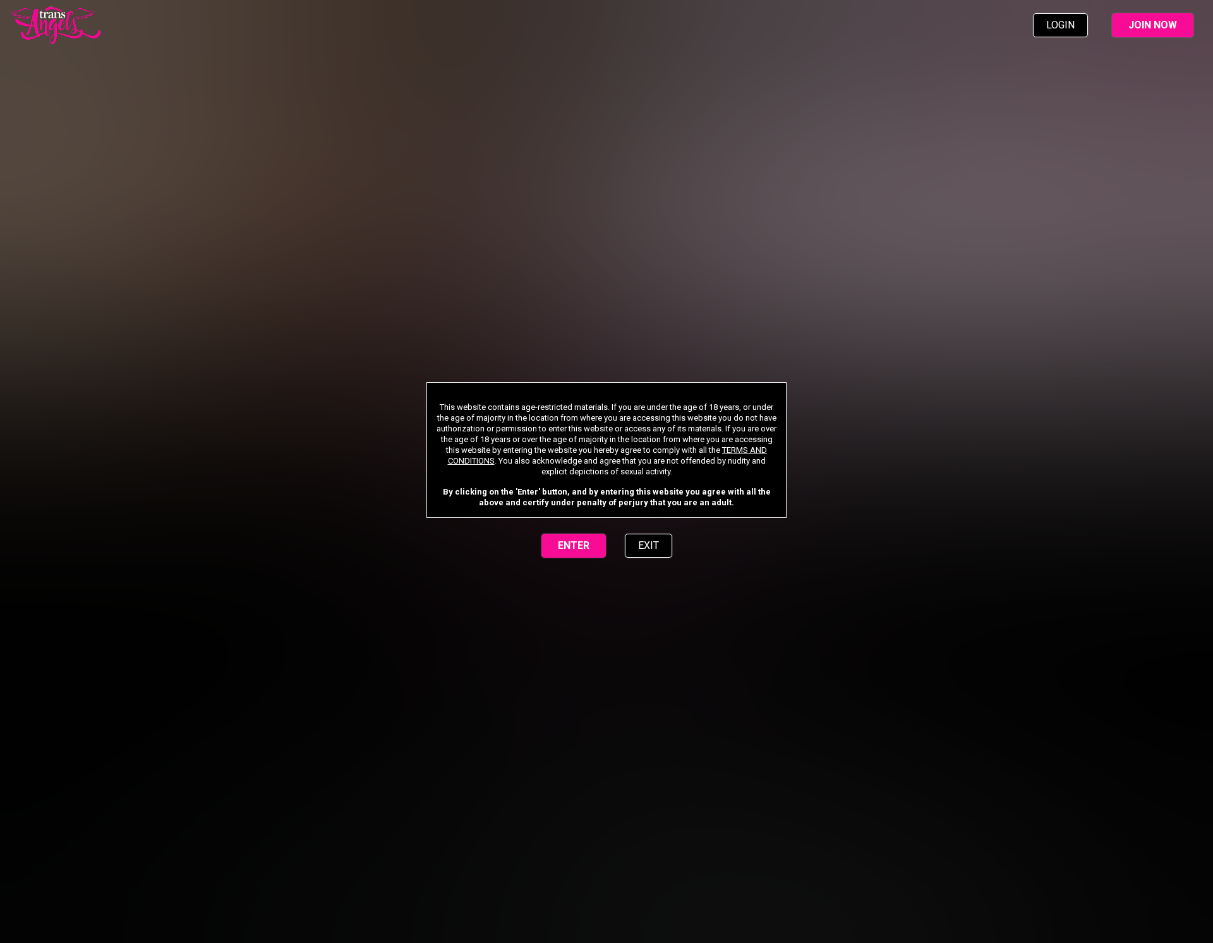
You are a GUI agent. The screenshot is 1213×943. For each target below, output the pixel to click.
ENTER (573, 545)
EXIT (648, 545)
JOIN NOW (1152, 25)
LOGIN (1060, 25)
